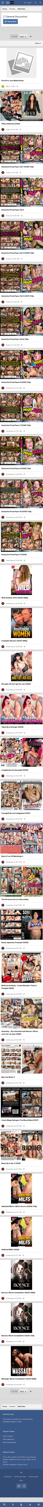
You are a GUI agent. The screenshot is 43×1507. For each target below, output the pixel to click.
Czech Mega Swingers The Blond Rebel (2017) (19, 1120)
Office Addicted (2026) (10, 124)
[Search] (40, 2)
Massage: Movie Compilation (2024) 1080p (18, 1379)
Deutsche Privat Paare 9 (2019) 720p (16, 468)
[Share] (17, 86)
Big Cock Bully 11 (8, 1077)
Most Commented (9, 1442)
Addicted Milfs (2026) (10, 1249)
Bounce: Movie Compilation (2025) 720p (17, 1336)
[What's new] (35, 2)
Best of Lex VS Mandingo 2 (12, 856)
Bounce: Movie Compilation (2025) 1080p (18, 1293)
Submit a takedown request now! (15, 1464)
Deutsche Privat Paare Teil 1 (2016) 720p (17, 167)
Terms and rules (20, 1477)
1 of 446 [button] (14, 37)
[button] (21, 1473)
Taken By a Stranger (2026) (12, 727)
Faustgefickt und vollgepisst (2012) (15, 813)
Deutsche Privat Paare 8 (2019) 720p (16, 382)
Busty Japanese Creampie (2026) (14, 942)
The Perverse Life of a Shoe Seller (15, 899)
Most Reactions (8, 1439)
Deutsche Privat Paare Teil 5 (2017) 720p (17, 296)
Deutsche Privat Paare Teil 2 (12, 210)
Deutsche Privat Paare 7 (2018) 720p (16, 425)
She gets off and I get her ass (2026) (16, 684)
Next (22, 37)
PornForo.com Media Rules (12, 80)
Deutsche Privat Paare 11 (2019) (14, 554)
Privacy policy (33, 1477)
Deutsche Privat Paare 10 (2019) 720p (16, 511)
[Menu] (2, 2)
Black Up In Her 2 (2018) (11, 1163)
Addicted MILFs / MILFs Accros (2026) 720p (19, 1206)
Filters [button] (37, 43)
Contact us (8, 1477)
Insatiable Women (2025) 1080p (14, 641)
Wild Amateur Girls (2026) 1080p (14, 598)
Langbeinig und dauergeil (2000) (14, 770)
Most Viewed (8, 1436)
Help (21, 1480)
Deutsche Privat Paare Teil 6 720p (15, 339)
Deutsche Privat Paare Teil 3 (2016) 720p (17, 253)
